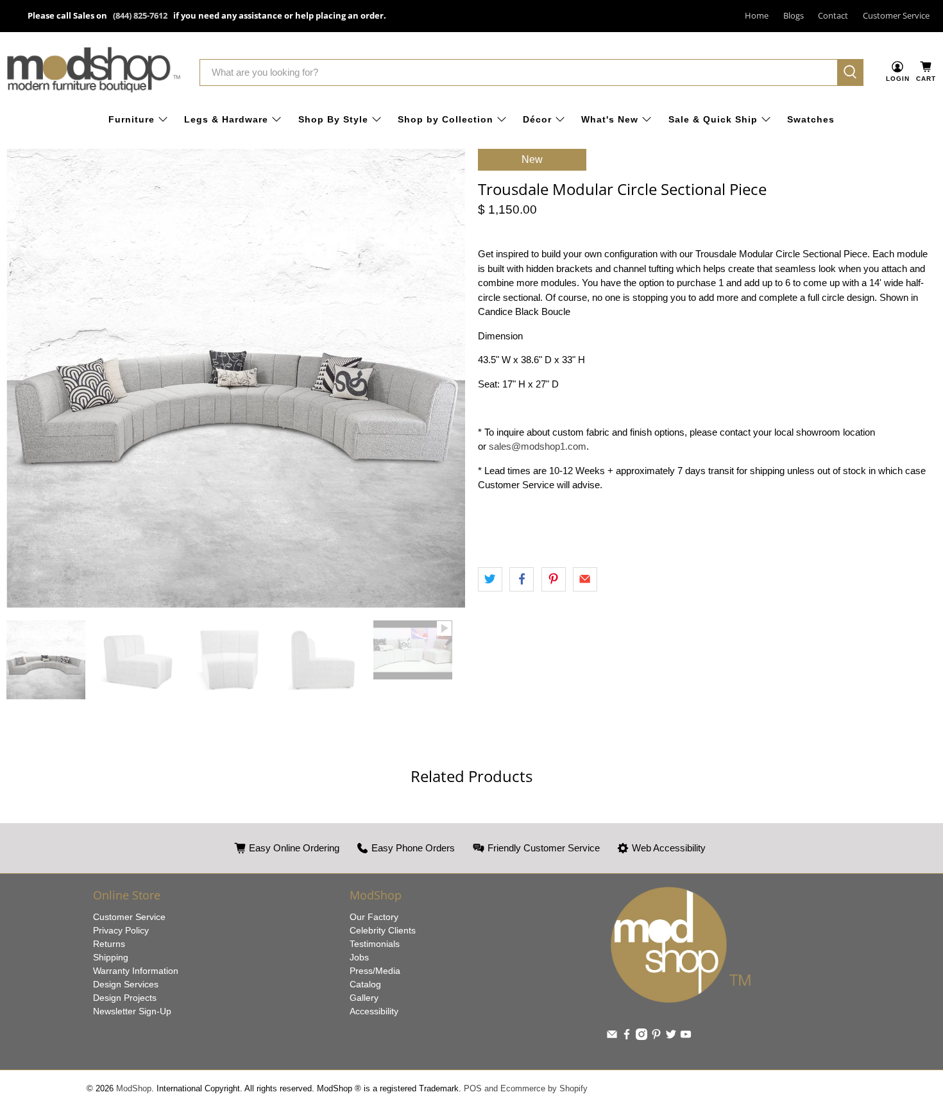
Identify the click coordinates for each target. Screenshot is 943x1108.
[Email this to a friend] (585, 579)
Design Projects (125, 998)
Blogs (793, 15)
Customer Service (896, 15)
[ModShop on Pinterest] (656, 1037)
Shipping (110, 957)
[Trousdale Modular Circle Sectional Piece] (235, 378)
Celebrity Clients (383, 930)
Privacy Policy (121, 930)
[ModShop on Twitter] (671, 1037)
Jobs (359, 957)
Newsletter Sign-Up (132, 1011)
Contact (833, 15)
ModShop (133, 1088)
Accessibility (374, 1011)
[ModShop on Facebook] (627, 1037)
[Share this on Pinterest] (553, 579)
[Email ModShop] (612, 1037)
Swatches (811, 119)
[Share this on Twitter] (490, 579)
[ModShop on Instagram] (641, 1037)
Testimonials (375, 944)
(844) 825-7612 (140, 15)
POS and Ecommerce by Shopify (526, 1088)
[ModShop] (93, 72)
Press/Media (375, 971)
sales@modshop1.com (537, 446)
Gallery (364, 998)
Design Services (125, 984)
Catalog (365, 984)
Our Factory (374, 917)
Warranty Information (135, 971)
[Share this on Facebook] (521, 579)
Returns (109, 944)
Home (757, 15)
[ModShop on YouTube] (686, 1037)
